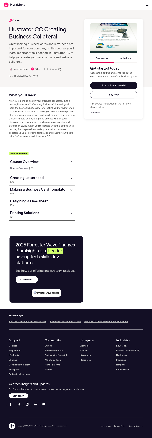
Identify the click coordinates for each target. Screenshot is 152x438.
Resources (85, 360)
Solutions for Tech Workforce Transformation (106, 321)
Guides (48, 346)
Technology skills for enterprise (65, 321)
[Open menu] (147, 5)
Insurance (121, 360)
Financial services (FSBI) (128, 350)
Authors (48, 369)
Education (121, 346)
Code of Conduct (136, 426)
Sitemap (13, 360)
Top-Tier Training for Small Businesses (27, 321)
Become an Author (54, 350)
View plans (14, 369)
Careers (84, 350)
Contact (13, 346)
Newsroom (85, 355)
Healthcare (121, 355)
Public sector (122, 369)
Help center (14, 350)
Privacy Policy (119, 426)
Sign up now (18, 395)
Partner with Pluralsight (56, 355)
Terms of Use (105, 426)
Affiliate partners (53, 360)
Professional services (19, 374)
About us (85, 346)
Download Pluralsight (19, 365)
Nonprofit (120, 365)
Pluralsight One (52, 365)
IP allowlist (14, 355)
